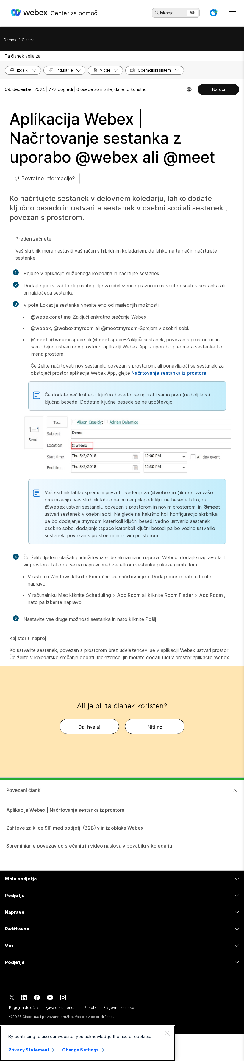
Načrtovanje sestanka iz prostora (169, 373)
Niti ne (155, 727)
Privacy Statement (28, 1049)
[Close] (167, 1033)
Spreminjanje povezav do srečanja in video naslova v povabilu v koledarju (89, 846)
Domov (10, 40)
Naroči (218, 89)
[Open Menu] (232, 13)
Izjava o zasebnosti (61, 1007)
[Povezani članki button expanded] (235, 791)
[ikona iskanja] (157, 13)
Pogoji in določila (23, 1007)
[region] (87, 1043)
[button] (213, 13)
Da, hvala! (89, 727)
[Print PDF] (189, 89)
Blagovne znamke (118, 1007)
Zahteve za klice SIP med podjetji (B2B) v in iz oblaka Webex (74, 828)
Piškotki (90, 1007)
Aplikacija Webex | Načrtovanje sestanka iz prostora (65, 810)
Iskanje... (168, 12)
